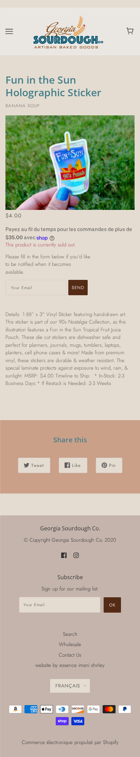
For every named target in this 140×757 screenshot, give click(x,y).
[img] (64, 554)
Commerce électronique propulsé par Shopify (70, 742)
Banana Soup (22, 105)
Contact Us (70, 655)
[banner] (68, 30)
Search (70, 634)
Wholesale (70, 644)
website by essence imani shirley (70, 665)
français (67, 685)
